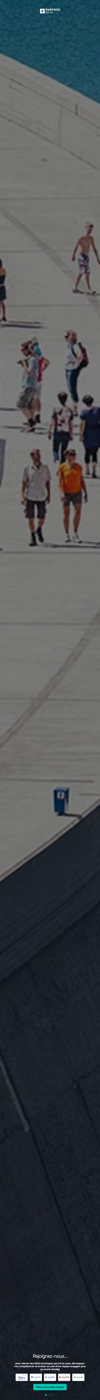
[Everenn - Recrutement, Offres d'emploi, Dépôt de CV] (50, 11)
